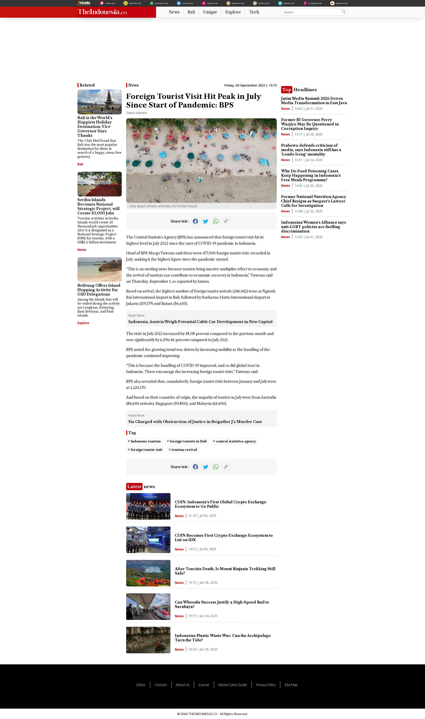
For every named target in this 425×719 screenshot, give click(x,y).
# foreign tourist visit (145, 450)
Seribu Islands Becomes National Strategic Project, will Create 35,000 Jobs (98, 206)
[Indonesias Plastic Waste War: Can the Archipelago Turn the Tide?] (148, 652)
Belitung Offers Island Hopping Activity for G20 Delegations (98, 289)
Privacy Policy (266, 685)
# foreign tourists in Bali (187, 441)
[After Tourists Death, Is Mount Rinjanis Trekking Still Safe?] (148, 585)
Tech (254, 12)
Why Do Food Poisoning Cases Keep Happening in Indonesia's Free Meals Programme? (311, 175)
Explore (233, 12)
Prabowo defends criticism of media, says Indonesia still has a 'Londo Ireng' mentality (311, 149)
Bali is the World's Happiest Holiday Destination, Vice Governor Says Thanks (94, 126)
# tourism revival (183, 450)
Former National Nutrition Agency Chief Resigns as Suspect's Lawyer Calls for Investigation (313, 201)
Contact (161, 685)
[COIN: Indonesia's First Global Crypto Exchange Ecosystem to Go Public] (148, 518)
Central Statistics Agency (155, 237)
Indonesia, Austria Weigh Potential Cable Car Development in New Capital (200, 321)
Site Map (291, 685)
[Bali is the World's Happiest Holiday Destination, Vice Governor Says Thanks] (99, 102)
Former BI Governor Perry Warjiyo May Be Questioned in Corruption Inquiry (310, 124)
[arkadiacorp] (84, 3)
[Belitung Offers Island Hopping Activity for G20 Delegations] (99, 269)
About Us (182, 685)
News (174, 12)
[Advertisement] (210, 52)
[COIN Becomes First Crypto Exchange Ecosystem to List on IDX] (148, 552)
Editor (141, 685)
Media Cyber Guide (232, 685)
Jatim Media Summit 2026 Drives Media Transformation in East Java (314, 100)
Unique (210, 12)
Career (204, 685)
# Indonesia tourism (144, 441)
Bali (191, 12)
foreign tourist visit (238, 237)
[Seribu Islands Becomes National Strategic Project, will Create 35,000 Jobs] (99, 184)
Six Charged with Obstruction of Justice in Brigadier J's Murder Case (195, 421)
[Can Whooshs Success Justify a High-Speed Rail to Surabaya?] (148, 618)
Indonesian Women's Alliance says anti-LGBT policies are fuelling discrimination (313, 226)
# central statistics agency (234, 441)
